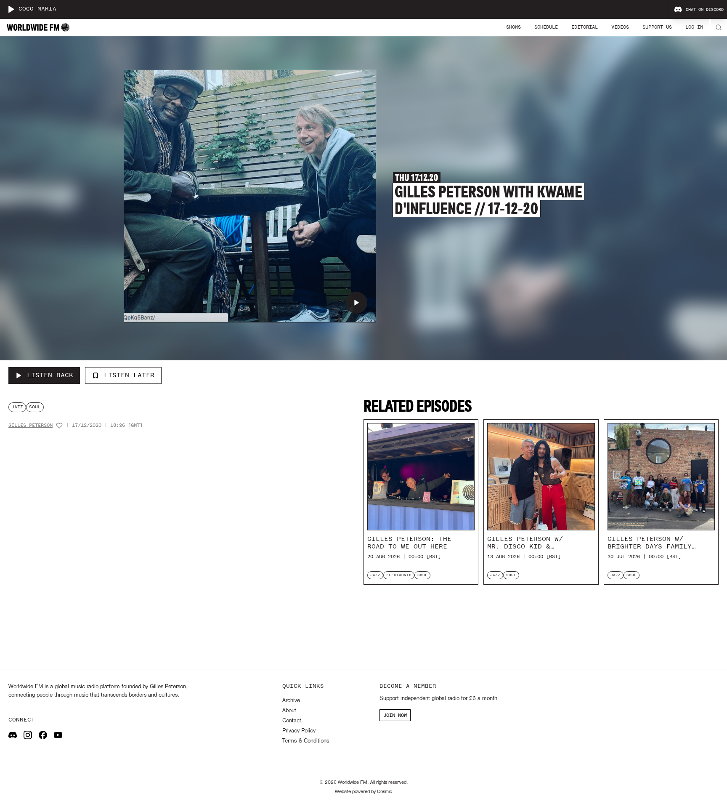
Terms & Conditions (305, 741)
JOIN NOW (395, 715)
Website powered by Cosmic (363, 792)
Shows (513, 27)
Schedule (546, 27)
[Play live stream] (11, 9)
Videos (620, 27)
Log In (694, 27)
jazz (17, 407)
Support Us (657, 27)
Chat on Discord (705, 9)
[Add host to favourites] (59, 425)
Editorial (584, 27)
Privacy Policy (299, 731)
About (289, 710)
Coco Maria (37, 9)
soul (35, 407)
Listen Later (129, 375)
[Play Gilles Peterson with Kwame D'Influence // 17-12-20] (356, 303)
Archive (291, 700)
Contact (291, 721)
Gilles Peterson (30, 425)
